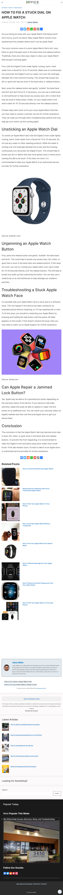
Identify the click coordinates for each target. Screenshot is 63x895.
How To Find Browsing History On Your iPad (24, 756)
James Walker (18, 662)
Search (4, 790)
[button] (61, 2)
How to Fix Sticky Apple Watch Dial (18, 681)
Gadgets (10, 7)
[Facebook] (21, 29)
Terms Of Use (36, 884)
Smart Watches (18, 7)
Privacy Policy (28, 884)
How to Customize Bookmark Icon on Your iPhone (26, 735)
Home (17, 884)
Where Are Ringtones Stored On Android (23, 766)
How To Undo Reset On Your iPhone (22, 745)
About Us (22, 884)
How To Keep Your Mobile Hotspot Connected (25, 724)
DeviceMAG (4, 7)
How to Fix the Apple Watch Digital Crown (20, 684)
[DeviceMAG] (32, 2)
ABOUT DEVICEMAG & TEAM (31, 699)
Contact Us (44, 884)
